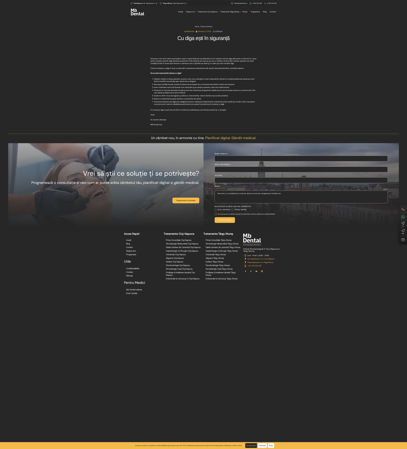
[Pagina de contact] (403, 240)
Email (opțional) (223, 164)
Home (197, 27)
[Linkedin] (262, 271)
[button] (185, 200)
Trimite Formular (224, 220)
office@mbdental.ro (240, 3)
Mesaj (217, 186)
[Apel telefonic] (403, 209)
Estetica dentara (206, 27)
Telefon (219, 175)
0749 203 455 (257, 3)
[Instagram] (251, 271)
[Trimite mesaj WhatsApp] (403, 217)
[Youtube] (256, 271)
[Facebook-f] (245, 271)
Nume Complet (222, 154)
